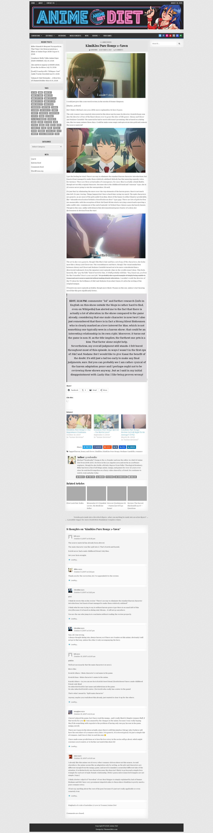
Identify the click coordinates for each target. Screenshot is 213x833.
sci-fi (59, 131)
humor (40, 122)
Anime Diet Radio (37, 95)
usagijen (77, 711)
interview (48, 122)
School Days (50, 131)
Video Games (107, 35)
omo (75, 756)
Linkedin (132, 447)
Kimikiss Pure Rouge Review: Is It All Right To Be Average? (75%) (133, 432)
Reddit (108, 447)
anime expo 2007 (37, 98)
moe (47, 125)
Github (110, 477)
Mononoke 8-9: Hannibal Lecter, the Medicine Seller (96, 505)
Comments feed (37, 167)
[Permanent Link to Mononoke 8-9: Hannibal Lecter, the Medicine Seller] (96, 493)
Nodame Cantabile (127, 451)
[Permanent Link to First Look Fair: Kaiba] (76, 493)
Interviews (62, 35)
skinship (34, 134)
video (57, 134)
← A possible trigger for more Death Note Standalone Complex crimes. (93, 520)
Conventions (35, 35)
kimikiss (98, 451)
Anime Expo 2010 (37, 101)
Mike (76, 569)
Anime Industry (37, 104)
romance (138, 451)
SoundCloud (121, 477)
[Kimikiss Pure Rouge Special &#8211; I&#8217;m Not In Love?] (106, 421)
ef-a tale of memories (39, 119)
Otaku (44, 128)
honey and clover (88, 451)
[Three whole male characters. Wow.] (106, 172)
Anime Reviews (107, 42)
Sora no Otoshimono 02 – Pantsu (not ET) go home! (116, 505)
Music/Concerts (75, 35)
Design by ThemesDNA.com (106, 829)
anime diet (47, 92)
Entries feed (36, 163)
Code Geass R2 (45, 110)
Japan (55, 122)
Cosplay (34, 116)
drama (41, 116)
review (34, 131)
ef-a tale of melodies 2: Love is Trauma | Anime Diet (96, 805)
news (59, 125)
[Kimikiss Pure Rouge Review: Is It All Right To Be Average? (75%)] (133, 421)
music (53, 125)
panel (50, 128)
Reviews (95, 35)
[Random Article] (177, 35)
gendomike (94, 50)
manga (42, 125)
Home (33, 3)
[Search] (173, 35)
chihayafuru (36, 107)
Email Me (133, 477)
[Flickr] (166, 35)
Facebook (98, 447)
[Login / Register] (180, 35)
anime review (48, 104)
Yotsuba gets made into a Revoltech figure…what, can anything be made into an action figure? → (111, 517)
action (34, 92)
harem (77, 451)
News (87, 35)
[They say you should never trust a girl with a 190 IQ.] (106, 258)
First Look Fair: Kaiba (75, 503)
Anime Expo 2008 (50, 98)
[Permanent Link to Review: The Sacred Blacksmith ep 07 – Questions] (137, 493)
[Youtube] (170, 35)
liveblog (34, 125)
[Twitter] (160, 35)
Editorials (49, 35)
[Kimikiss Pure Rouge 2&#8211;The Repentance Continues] (79, 421)
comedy (54, 110)
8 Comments (119, 50)
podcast (57, 128)
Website (81, 477)
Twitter (88, 447)
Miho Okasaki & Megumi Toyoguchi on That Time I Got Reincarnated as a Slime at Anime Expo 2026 (46, 49)
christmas (46, 107)
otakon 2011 (36, 128)
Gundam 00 (51, 119)
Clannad (54, 107)
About (41, 3)
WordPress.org (37, 171)
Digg (123, 447)
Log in (33, 159)
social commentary (46, 134)
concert (34, 113)
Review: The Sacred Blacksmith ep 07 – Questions (135, 505)
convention (44, 113)
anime (40, 92)
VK (116, 447)
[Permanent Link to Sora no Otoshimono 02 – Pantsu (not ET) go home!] (116, 493)
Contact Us (50, 3)
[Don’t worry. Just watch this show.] (106, 97)
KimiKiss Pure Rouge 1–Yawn (107, 45)
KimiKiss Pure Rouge (111, 451)
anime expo (48, 95)
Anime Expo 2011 (49, 101)
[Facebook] (163, 35)
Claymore (35, 110)
